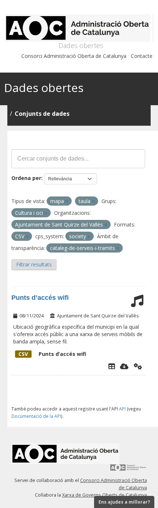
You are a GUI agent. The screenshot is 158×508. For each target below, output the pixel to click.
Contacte (141, 55)
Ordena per (26, 177)
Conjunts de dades (42, 114)
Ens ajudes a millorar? (124, 502)
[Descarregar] (124, 366)
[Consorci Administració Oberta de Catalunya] (128, 470)
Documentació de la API (36, 416)
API (122, 409)
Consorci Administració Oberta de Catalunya (73, 55)
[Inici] (79, 28)
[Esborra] (66, 201)
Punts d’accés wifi (40, 297)
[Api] (138, 366)
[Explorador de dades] (111, 366)
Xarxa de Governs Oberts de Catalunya (104, 495)
